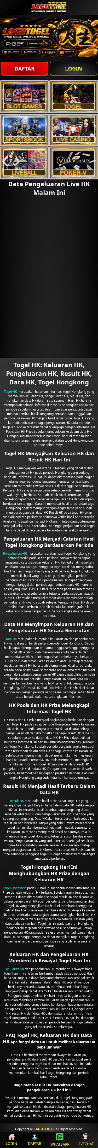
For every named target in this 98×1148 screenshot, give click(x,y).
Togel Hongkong (14, 888)
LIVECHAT (85, 1143)
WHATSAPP (59, 1144)
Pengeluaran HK (15, 553)
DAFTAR (24, 68)
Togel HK (10, 391)
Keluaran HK (15, 969)
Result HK (17, 801)
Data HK (11, 639)
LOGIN (73, 68)
